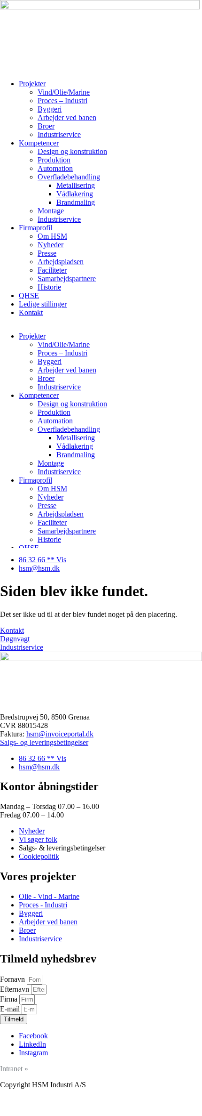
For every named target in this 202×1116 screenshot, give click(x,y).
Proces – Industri (62, 101)
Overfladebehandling (69, 177)
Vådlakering (74, 194)
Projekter (32, 84)
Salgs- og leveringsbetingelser (44, 742)
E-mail (11, 1009)
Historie (49, 287)
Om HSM (52, 236)
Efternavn (15, 989)
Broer (46, 126)
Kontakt (31, 312)
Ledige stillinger (43, 304)
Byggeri (50, 109)
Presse (47, 253)
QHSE (29, 295)
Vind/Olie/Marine (64, 92)
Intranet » (14, 1069)
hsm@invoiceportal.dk (59, 734)
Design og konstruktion (72, 151)
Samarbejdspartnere (67, 279)
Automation (55, 168)
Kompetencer (39, 143)
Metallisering (75, 185)
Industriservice (59, 134)
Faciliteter (52, 270)
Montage (51, 211)
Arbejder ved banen (67, 117)
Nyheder (50, 245)
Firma (9, 999)
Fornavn (13, 979)
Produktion (54, 160)
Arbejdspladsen (61, 262)
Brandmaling (75, 202)
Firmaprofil (35, 228)
